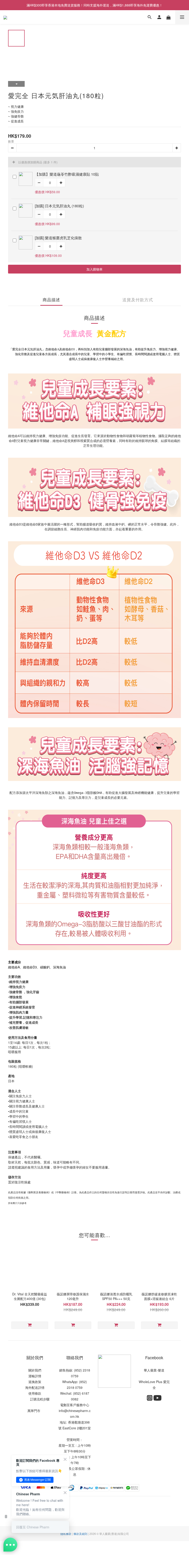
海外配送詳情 (34, 1387)
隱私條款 (65, 1534)
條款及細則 (80, 1534)
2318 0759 (75, 1387)
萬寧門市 (33, 1410)
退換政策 (34, 1381)
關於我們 (34, 1370)
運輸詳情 (34, 1376)
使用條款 (34, 1393)
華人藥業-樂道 (154, 1370)
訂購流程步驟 (38, 1399)
